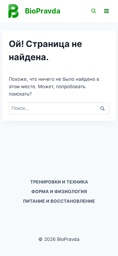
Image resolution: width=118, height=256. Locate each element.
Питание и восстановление (59, 201)
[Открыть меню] (106, 11)
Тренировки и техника (59, 182)
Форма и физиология (59, 191)
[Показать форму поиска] (94, 11)
